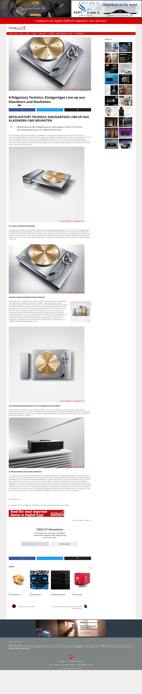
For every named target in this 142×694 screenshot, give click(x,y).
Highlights (42, 33)
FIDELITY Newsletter (61, 33)
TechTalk (121, 645)
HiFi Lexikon (16, 647)
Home (11, 33)
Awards (112, 647)
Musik (34, 33)
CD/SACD (57, 645)
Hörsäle (57, 647)
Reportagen (109, 645)
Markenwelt (98, 647)
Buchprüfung (63, 647)
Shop (70, 33)
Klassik (42, 647)
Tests (20, 33)
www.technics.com (14, 499)
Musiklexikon (71, 647)
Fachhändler (79, 33)
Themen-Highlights (88, 647)
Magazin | (12, 648)
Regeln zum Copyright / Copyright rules (81, 520)
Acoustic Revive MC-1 (15, 594)
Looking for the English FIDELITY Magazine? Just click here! (71, 21)
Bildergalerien (105, 647)
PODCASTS (51, 33)
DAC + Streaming (72, 645)
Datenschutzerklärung (81, 664)
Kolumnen (127, 645)
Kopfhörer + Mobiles (83, 645)
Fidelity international (22, 648)
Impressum (72, 664)
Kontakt (90, 664)
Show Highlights (119, 647)
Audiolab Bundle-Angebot (58, 594)
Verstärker (47, 645)
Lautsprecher (25, 645)
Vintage (97, 645)
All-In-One (64, 645)
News (16, 33)
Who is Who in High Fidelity (27, 647)
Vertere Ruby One (77, 594)
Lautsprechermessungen (36, 645)
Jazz (46, 647)
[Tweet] (50, 109)
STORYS (102, 645)
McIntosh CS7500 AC (35, 594)
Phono (52, 645)
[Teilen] (22, 109)
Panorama (115, 645)
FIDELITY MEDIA (65, 664)
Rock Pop (51, 647)
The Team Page (57, 664)
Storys (27, 33)
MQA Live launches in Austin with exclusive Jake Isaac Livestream (67, 606)
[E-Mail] (77, 109)
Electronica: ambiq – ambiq (26, 605)
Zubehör (92, 645)
